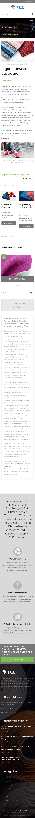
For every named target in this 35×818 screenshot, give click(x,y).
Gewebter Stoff (9, 471)
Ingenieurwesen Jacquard (10, 34)
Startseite (8, 777)
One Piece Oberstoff (6, 206)
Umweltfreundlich (17, 559)
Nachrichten (9, 797)
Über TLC (8, 789)
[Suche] (32, 14)
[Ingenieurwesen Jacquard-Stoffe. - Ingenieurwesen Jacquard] (17, 52)
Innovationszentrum (17, 592)
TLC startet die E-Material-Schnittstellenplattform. (11, 758)
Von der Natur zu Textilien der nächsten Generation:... (16, 727)
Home (9, 32)
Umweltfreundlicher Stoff (22, 464)
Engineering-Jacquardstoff (26, 207)
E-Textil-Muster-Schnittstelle (17, 624)
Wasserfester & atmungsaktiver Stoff (16, 469)
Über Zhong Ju (9, 793)
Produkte (8, 781)
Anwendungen (9, 785)
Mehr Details (17, 307)
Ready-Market (26, 815)
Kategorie (16, 32)
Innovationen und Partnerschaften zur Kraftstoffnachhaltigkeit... (15, 748)
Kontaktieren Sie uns (10, 474)
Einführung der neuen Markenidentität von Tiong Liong (17, 738)
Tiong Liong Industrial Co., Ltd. (23, 810)
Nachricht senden (18, 659)
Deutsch (31, 1)
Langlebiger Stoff (9, 466)
